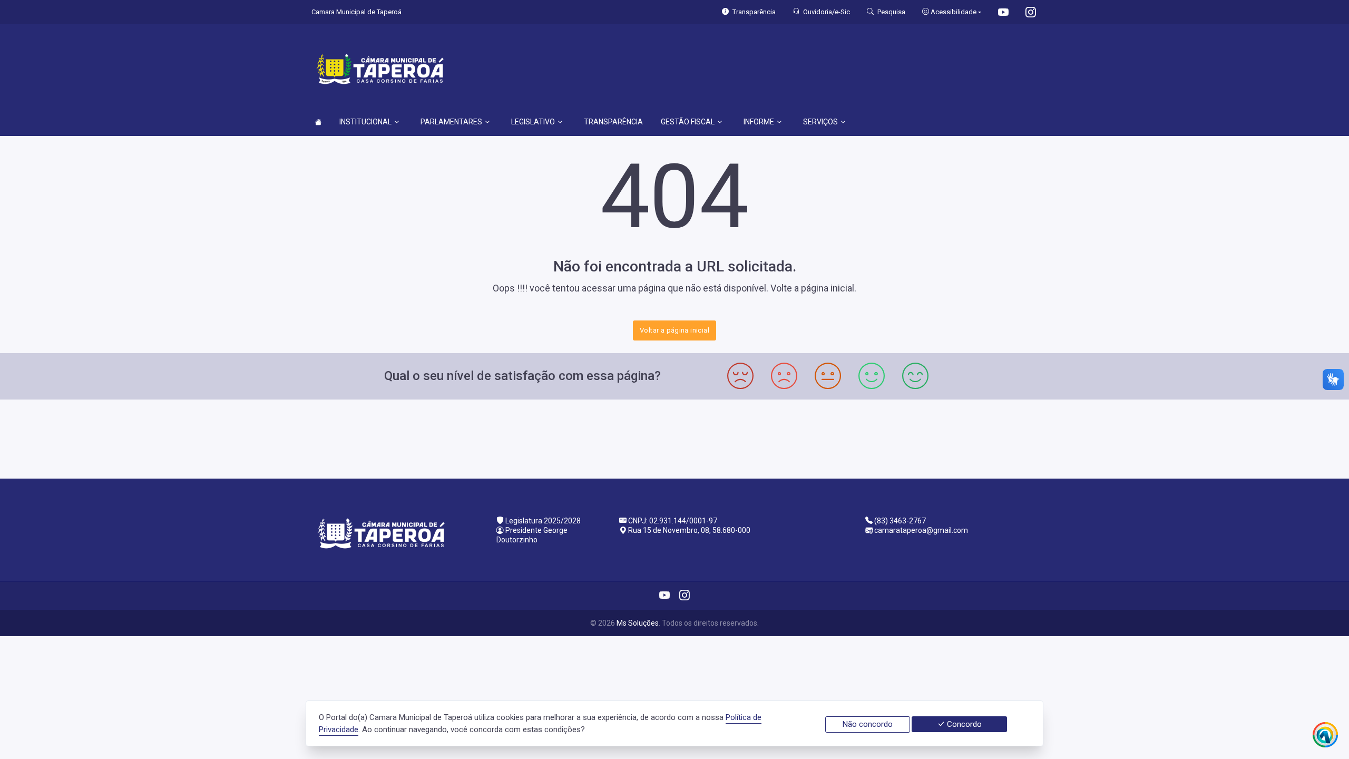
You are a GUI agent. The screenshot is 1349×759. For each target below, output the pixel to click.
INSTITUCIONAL (365, 122)
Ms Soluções (638, 623)
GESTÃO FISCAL (688, 122)
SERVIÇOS (820, 122)
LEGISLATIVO (533, 122)
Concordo (963, 724)
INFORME (759, 122)
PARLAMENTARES (451, 122)
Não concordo (868, 724)
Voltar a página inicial (674, 330)
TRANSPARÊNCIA (613, 122)
